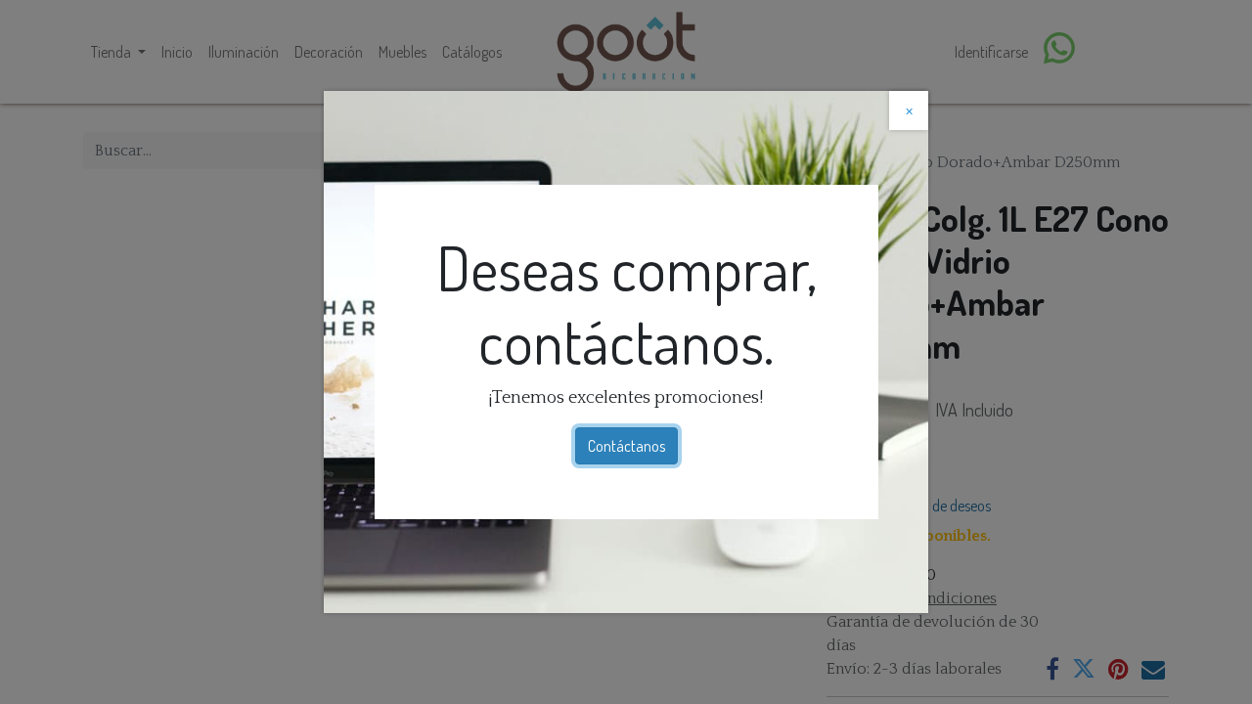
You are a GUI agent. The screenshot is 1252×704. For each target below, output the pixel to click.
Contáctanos (626, 446)
